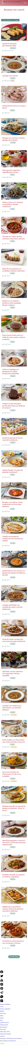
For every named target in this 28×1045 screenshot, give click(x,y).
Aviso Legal (3, 1029)
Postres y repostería (5, 1009)
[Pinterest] (1, 989)
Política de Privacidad (5, 1034)
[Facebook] (1, 973)
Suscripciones (3, 1027)
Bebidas (2, 1011)
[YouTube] (1, 981)
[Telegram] (1, 994)
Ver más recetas (14, 957)
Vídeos (1, 1015)
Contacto (2, 1036)
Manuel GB (13, 1041)
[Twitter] (1, 977)
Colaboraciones (4, 1025)
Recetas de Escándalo (15, 1038)
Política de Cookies (5, 1031)
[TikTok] (1, 1002)
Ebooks (2, 1018)
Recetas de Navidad (5, 1004)
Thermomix (3, 1013)
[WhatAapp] (1, 998)
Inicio (1, 1020)
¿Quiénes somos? (4, 1022)
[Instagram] (1, 985)
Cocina (1, 1006)
